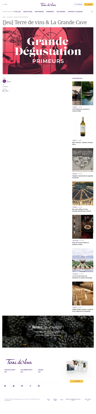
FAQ (5, 372)
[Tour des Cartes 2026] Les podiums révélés (80, 243)
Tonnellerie (75, 307)
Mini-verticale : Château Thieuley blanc (82, 143)
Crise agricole (75, 273)
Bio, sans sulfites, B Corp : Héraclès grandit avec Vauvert (81, 210)
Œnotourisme (39, 11)
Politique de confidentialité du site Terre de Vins (73, 400)
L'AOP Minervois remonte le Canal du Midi (81, 110)
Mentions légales (55, 400)
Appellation (75, 173)
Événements (50, 11)
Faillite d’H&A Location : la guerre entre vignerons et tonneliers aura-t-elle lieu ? (82, 310)
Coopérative (75, 207)
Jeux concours (10, 17)
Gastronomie (61, 11)
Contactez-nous (9, 370)
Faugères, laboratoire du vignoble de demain (82, 177)
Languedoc (75, 107)
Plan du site (48, 400)
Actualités (17, 11)
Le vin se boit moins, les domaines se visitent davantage (82, 277)
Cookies (61, 399)
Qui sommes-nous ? (27, 370)
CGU (22, 372)
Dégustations (27, 11)
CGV (39, 372)
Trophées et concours (75, 11)
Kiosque (40, 370)
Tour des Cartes (75, 240)
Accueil (4, 17)
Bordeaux (74, 140)
